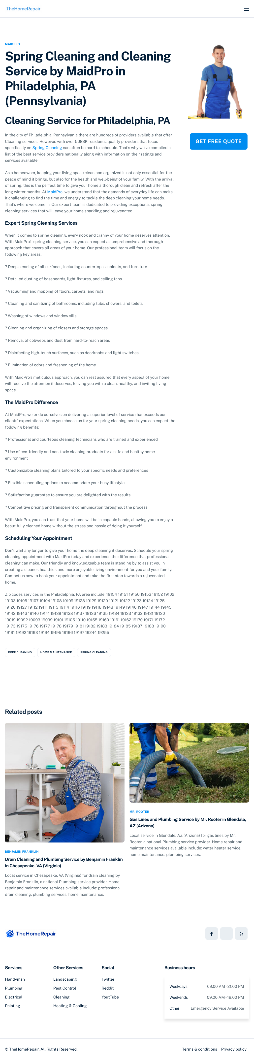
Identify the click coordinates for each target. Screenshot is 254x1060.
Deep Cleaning (20, 652)
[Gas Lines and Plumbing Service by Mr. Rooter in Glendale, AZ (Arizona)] (189, 762)
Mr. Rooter (139, 811)
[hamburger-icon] (246, 9)
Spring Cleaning (47, 147)
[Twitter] (226, 933)
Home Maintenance (56, 652)
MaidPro (12, 44)
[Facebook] (211, 933)
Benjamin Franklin (22, 851)
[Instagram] (241, 933)
